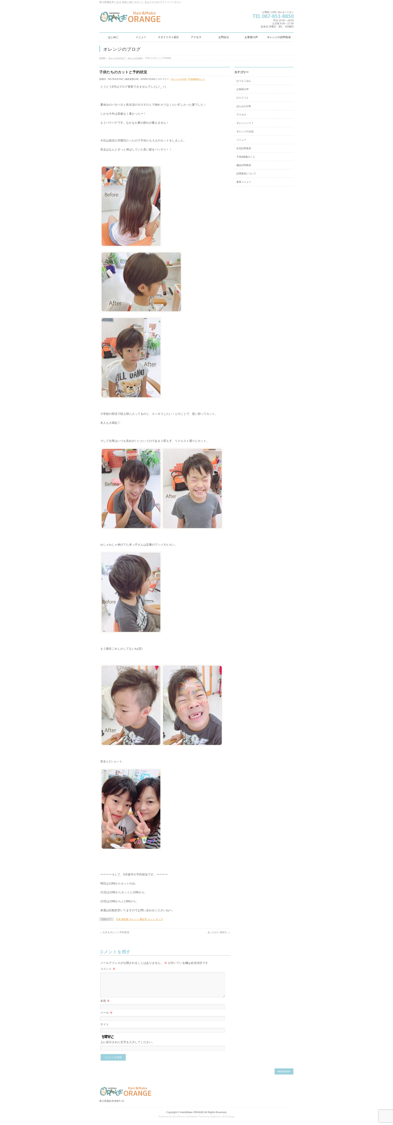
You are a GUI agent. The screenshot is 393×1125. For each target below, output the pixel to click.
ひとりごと (242, 97)
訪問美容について (246, 173)
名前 (105, 1000)
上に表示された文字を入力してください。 (127, 1042)
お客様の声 (242, 89)
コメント (107, 968)
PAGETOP (284, 1071)
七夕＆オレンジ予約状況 (114, 932)
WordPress (178, 1116)
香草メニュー (243, 182)
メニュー (241, 139)
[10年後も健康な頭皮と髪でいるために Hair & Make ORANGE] (130, 18)
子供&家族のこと (196, 79)
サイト (104, 1024)
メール (106, 1012)
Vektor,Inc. (215, 1116)
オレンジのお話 (178, 79)
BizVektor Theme (196, 1116)
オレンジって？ (245, 123)
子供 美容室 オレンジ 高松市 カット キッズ (139, 919)
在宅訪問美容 (243, 148)
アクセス (241, 114)
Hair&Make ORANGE (192, 1112)
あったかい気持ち (219, 932)
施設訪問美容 (243, 165)
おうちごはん (243, 80)
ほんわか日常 (243, 106)
